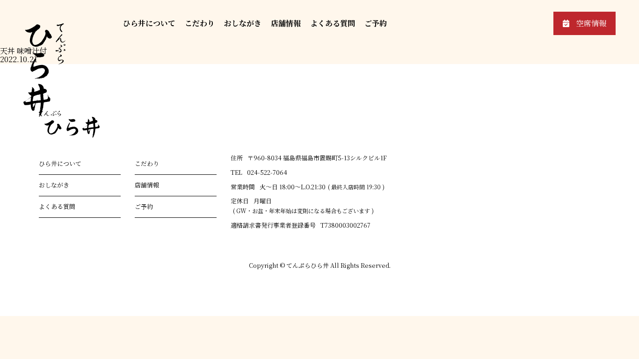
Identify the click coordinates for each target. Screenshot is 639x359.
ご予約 (375, 23)
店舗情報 (286, 23)
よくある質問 (332, 23)
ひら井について (149, 23)
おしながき (242, 23)
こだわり (200, 23)
